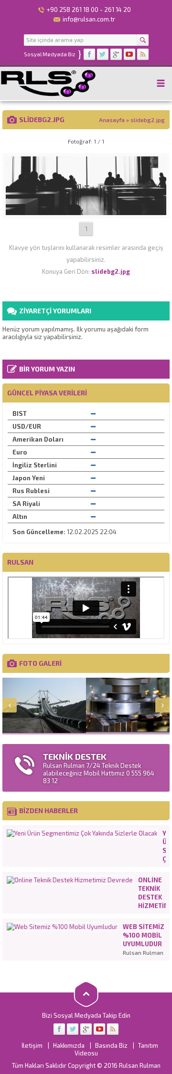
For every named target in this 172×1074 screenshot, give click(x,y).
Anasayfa (112, 119)
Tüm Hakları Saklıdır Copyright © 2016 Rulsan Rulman (86, 1065)
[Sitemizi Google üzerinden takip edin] (116, 54)
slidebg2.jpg (147, 119)
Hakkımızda (69, 1045)
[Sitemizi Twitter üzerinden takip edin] (102, 54)
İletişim (32, 1045)
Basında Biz (111, 1045)
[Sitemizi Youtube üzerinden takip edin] (129, 54)
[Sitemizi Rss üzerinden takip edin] (143, 54)
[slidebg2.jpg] (86, 211)
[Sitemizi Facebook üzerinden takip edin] (89, 54)
